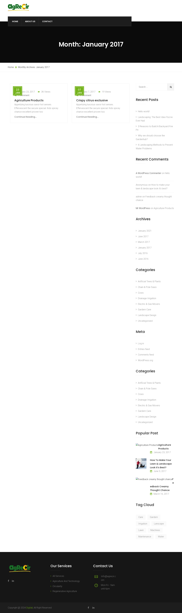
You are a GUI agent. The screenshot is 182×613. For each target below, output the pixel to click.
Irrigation (142, 523)
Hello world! (143, 111)
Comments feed (146, 354)
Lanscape (159, 523)
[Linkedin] (12, 581)
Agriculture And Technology (66, 581)
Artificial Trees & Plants (149, 281)
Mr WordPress (143, 208)
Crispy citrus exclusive (92, 100)
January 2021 (145, 230)
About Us (30, 21)
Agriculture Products (29, 100)
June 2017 (143, 236)
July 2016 (143, 253)
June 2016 (143, 259)
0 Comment (85, 95)
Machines (155, 530)
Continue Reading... (25, 116)
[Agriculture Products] (147, 445)
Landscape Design (147, 315)
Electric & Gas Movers (149, 304)
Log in (141, 343)
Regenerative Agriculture (65, 591)
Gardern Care (144, 309)
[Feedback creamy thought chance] (154, 479)
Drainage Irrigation (147, 298)
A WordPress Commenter (148, 173)
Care (140, 517)
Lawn (141, 530)
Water (161, 536)
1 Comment (23, 95)
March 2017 (144, 242)
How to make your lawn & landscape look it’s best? (161, 463)
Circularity (57, 586)
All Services (58, 576)
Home (15, 21)
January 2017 (145, 247)
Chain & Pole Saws (147, 287)
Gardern (154, 517)
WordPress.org (145, 360)
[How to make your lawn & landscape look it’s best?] (141, 463)
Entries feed (144, 349)
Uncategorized (145, 321)
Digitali (29, 607)
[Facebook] (9, 581)
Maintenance (144, 536)
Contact (47, 21)
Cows (141, 292)
